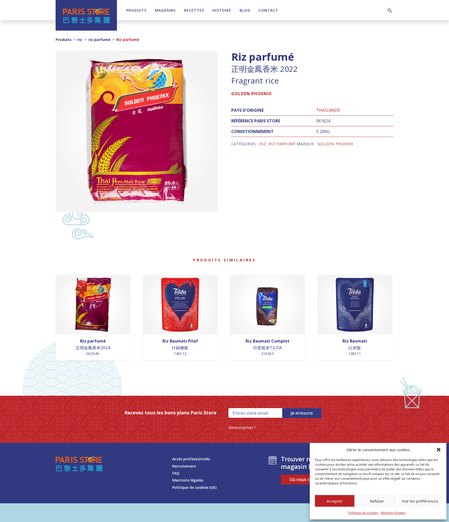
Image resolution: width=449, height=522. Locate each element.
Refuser (377, 501)
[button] (438, 449)
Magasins (165, 10)
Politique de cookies (363, 513)
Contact (268, 10)
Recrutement (184, 466)
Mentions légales (393, 513)
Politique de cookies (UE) (194, 487)
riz (79, 39)
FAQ (175, 473)
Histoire (222, 10)
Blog (245, 10)
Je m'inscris (302, 413)
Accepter (335, 501)
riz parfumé (99, 39)
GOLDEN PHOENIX (251, 93)
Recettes (194, 10)
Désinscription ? (242, 427)
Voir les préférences (420, 501)
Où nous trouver (306, 479)
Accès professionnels (191, 458)
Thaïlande (328, 110)
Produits (136, 10)
